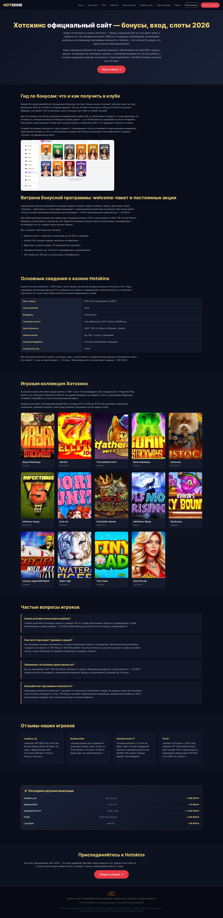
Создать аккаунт (210, 5)
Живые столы (146, 5)
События (114, 5)
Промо (178, 5)
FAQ (104, 5)
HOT (12, 5)
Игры (80, 5)
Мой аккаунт (192, 5)
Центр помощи (163, 5)
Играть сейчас (110, 69)
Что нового (92, 5)
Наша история (129, 5)
